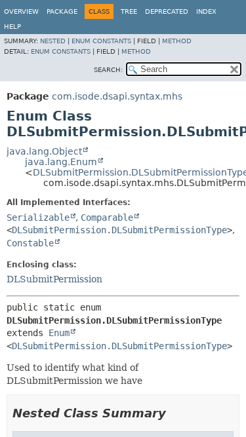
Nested (53, 41)
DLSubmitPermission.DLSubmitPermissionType (119, 230)
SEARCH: (108, 69)
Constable (30, 243)
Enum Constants (101, 41)
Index (206, 11)
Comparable (107, 217)
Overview (21, 11)
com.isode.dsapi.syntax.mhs (117, 96)
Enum (59, 333)
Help (12, 26)
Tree (129, 11)
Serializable (38, 217)
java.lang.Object (44, 151)
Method (177, 41)
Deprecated (166, 11)
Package (62, 11)
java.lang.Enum (61, 162)
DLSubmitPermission (54, 279)
